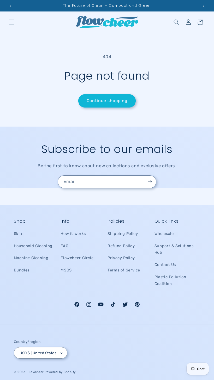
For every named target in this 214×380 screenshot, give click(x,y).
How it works (73, 233)
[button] (11, 22)
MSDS (66, 270)
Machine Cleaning (31, 258)
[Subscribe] (150, 181)
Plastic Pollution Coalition (170, 280)
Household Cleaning (33, 246)
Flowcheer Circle (77, 258)
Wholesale (164, 233)
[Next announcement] (203, 5)
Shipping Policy (123, 233)
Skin (18, 233)
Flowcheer (35, 372)
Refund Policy (121, 246)
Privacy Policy (121, 258)
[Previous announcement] (10, 5)
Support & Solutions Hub (174, 249)
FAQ (64, 246)
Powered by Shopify (60, 372)
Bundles (21, 270)
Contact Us (165, 264)
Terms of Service (124, 270)
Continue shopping (107, 100)
